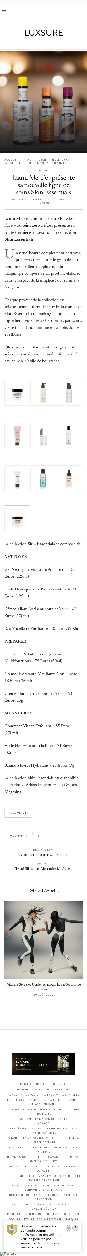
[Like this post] (42, 836)
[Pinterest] (47, 43)
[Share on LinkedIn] (60, 836)
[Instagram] (40, 43)
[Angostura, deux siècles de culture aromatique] (43, 102)
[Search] (82, 12)
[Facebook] (28, 43)
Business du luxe (66, 1214)
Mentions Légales (29, 1089)
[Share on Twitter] (51, 836)
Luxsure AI (58, 1084)
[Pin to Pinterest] (56, 836)
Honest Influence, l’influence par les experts (43, 1094)
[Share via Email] (77, 836)
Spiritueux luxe (38, 1214)
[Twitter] (34, 43)
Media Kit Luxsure (33, 1084)
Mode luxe (15, 1214)
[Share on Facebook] (47, 836)
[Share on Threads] (69, 836)
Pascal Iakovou (29, 199)
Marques (71, 1219)
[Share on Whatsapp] (64, 836)
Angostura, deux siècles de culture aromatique (43, 145)
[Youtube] (53, 43)
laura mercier (18, 812)
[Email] (59, 43)
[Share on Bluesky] (73, 836)
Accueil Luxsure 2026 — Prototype (35, 1219)
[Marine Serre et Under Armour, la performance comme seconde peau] (43, 940)
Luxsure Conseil (58, 1089)
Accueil (10, 160)
